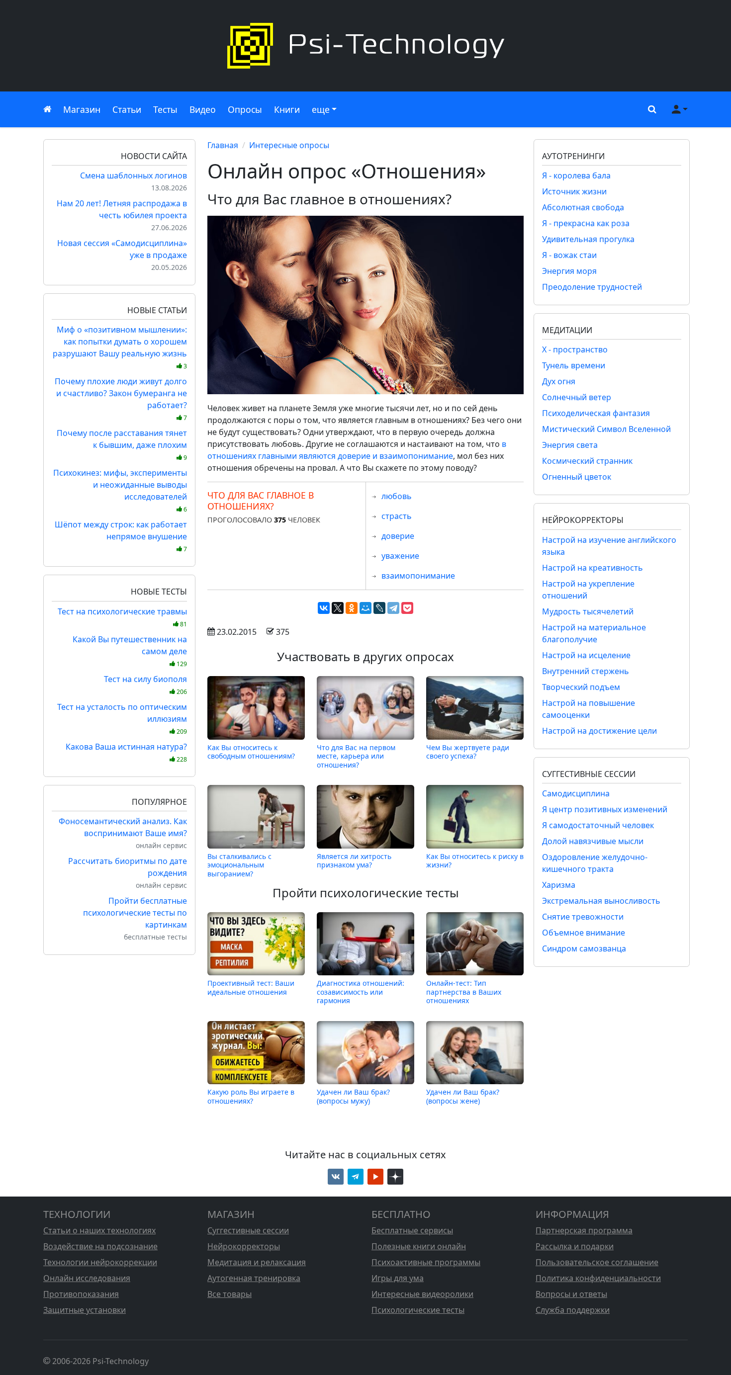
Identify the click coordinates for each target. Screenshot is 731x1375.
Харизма (558, 884)
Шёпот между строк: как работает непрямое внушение (121, 536)
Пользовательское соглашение (597, 1262)
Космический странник (587, 460)
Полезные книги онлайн (418, 1246)
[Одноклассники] (352, 608)
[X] (338, 608)
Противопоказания (81, 1294)
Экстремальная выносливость (601, 900)
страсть (396, 516)
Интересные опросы (289, 145)
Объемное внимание (583, 932)
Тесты (165, 109)
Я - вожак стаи (569, 255)
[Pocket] (407, 608)
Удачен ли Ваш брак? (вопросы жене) (462, 1096)
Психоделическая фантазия (596, 413)
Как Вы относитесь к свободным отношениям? (251, 752)
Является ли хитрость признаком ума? (354, 861)
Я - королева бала (576, 175)
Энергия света (570, 444)
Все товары (229, 1294)
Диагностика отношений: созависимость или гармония (360, 991)
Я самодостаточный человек (598, 825)
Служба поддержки (573, 1309)
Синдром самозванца (584, 948)
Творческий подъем (581, 687)
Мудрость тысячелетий (588, 611)
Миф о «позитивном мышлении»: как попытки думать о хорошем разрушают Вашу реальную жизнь (120, 347)
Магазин (81, 109)
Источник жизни (574, 191)
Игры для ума (397, 1278)
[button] (650, 109)
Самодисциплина (576, 793)
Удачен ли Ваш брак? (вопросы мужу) (353, 1096)
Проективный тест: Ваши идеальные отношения (250, 987)
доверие (397, 535)
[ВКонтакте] (324, 608)
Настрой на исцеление (586, 655)
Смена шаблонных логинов (133, 175)
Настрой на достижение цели (599, 730)
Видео (202, 109)
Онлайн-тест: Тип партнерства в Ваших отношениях (463, 991)
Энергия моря (569, 270)
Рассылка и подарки (575, 1246)
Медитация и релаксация (256, 1262)
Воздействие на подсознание (100, 1246)
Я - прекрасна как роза (586, 223)
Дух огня (558, 381)
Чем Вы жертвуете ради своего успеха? (467, 752)
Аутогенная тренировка (253, 1278)
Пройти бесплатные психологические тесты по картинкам (135, 912)
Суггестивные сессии (248, 1230)
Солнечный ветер (576, 397)
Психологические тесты (417, 1309)
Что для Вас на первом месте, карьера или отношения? (356, 756)
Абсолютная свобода (583, 207)
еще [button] (321, 109)
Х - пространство (575, 349)
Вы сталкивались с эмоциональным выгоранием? (239, 865)
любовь (396, 496)
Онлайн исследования (86, 1278)
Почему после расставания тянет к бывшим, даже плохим (122, 445)
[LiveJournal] (379, 608)
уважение (400, 555)
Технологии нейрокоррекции (100, 1262)
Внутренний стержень (585, 671)
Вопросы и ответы (571, 1294)
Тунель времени (573, 365)
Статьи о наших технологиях (99, 1230)
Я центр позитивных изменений (604, 809)
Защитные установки (84, 1309)
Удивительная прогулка (588, 239)
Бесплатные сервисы (412, 1230)
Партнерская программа (584, 1230)
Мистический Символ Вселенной (606, 429)
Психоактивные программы (425, 1262)
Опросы (245, 109)
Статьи (126, 109)
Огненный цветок (576, 476)
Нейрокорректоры (243, 1246)
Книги (287, 109)
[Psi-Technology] (365, 46)
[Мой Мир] (365, 608)
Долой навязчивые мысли (592, 841)
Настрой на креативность (592, 567)
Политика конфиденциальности (598, 1278)
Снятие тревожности (583, 916)
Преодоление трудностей (592, 286)
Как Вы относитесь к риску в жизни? (475, 861)
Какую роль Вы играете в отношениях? (250, 1096)
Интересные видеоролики (422, 1294)
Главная (222, 145)
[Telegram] (393, 608)
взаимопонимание (418, 575)
